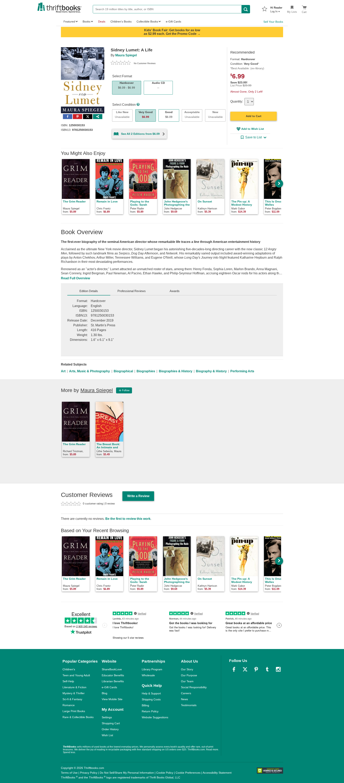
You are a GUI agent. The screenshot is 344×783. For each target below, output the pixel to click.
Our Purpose (189, 675)
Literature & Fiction (74, 687)
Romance (69, 705)
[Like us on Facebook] (234, 669)
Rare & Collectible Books (78, 717)
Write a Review (138, 496)
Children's (69, 669)
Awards (175, 291)
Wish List (107, 735)
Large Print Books (74, 711)
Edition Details (88, 291)
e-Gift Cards (109, 687)
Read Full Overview (75, 278)
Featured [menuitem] (69, 21)
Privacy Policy (88, 772)
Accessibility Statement (217, 772)
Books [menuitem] (86, 21)
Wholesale (148, 675)
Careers (186, 693)
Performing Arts (242, 371)
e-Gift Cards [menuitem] (173, 21)
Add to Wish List (252, 128)
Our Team (187, 681)
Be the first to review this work (127, 518)
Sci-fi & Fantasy (72, 699)
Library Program (152, 669)
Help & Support (151, 693)
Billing (145, 705)
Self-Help (68, 681)
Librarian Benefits (113, 681)
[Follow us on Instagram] (278, 669)
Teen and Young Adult (76, 675)
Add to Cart (253, 116)
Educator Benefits (113, 675)
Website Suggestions (155, 717)
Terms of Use (69, 772)
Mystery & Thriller (74, 693)
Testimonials (188, 705)
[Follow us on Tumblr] (267, 669)
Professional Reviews (131, 291)
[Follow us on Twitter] (245, 669)
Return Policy (150, 711)
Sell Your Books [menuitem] (273, 21)
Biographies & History (175, 371)
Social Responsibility (194, 687)
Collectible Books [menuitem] (147, 21)
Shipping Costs (151, 699)
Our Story (187, 669)
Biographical (123, 371)
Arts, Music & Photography (89, 371)
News (184, 699)
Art (63, 371)
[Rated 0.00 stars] (121, 63)
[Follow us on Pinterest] (256, 669)
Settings (107, 717)
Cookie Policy (164, 772)
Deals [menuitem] (101, 21)
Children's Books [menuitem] (121, 21)
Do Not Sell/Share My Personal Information (127, 772)
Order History (110, 729)
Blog (104, 693)
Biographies (146, 371)
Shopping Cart (111, 723)
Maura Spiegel (126, 55)
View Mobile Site (112, 699)
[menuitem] (276, 8)
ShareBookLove (112, 669)
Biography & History (211, 371)
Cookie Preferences (188, 772)
